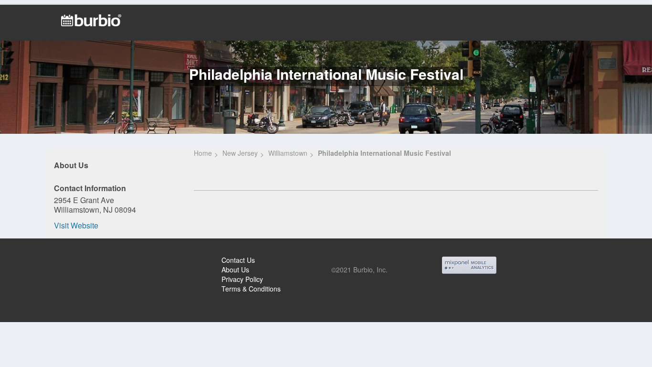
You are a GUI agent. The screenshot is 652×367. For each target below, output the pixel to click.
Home (203, 153)
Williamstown (287, 153)
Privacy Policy (242, 279)
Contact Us (238, 260)
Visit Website (76, 225)
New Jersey (240, 153)
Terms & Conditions (251, 288)
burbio (39, 261)
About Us (235, 269)
